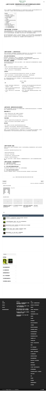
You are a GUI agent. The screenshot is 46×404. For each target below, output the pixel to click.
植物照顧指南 (32, 362)
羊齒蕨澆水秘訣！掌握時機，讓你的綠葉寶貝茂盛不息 (7, 206)
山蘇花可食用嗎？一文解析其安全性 (10, 15)
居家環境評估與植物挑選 (34, 327)
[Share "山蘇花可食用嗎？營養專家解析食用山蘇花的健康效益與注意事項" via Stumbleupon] (29, 177)
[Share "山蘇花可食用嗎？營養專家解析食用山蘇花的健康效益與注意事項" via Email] (31, 177)
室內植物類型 (28, 5)
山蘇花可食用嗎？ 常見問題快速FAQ (10, 24)
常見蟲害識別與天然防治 (34, 336)
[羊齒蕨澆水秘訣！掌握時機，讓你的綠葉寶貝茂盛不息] (7, 201)
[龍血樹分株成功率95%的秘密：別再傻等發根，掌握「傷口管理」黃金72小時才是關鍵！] (4, 226)
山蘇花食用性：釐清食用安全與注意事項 (10, 20)
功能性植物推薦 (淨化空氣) (34, 313)
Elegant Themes (8, 389)
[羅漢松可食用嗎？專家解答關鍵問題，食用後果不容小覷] (28, 201)
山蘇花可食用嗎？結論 (8, 23)
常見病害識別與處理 (17, 218)
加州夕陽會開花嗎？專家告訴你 (17, 205)
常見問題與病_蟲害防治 (12, 233)
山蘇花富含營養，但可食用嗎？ (9, 14)
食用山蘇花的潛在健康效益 (9, 16)
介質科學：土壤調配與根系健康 (35, 302)
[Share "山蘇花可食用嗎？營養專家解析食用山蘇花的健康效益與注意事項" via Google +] (20, 177)
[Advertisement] (23, 44)
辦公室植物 (32, 380)
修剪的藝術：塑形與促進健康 (35, 305)
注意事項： (7, 19)
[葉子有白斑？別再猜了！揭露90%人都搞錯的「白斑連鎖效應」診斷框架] (4, 229)
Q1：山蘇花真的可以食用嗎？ (9, 25)
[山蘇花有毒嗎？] (38, 201)
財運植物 (32, 378)
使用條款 (3, 302)
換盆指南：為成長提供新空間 (35, 342)
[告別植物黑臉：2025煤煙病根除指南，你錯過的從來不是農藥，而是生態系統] (4, 218)
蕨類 (31, 375)
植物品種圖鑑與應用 (33, 358)
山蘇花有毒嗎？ (36, 205)
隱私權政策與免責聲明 (5, 309)
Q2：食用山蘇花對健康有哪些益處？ (10, 26)
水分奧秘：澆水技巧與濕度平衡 (35, 367)
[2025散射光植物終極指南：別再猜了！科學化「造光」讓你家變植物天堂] (4, 222)
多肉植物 (32, 318)
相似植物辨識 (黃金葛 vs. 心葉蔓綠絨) (36, 371)
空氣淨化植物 (32, 373)
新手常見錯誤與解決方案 (34, 349)
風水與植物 (32, 384)
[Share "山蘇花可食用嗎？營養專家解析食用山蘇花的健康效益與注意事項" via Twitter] (18, 177)
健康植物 (32, 307)
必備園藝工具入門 (33, 338)
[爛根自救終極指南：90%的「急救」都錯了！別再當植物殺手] (4, 233)
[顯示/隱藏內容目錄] (15, 13)
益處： (7, 18)
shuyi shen (20, 5)
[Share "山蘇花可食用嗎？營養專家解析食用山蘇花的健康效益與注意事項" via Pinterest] (23, 177)
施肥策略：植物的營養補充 (34, 351)
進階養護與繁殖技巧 (33, 382)
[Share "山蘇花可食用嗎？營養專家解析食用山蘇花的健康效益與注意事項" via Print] (32, 177)
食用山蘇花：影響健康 (8, 17)
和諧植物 (32, 316)
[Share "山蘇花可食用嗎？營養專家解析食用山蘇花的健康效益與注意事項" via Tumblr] (22, 177)
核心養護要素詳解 (18, 222)
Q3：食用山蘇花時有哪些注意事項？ (10, 27)
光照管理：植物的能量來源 (13, 222)
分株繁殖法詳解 (33, 311)
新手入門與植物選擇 (33, 347)
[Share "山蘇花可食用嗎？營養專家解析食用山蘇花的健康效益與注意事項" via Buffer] (27, 177)
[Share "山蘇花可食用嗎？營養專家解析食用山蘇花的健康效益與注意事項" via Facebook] (16, 177)
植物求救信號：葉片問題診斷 (18, 229)
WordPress (17, 389)
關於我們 (3, 307)
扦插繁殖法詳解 (33, 340)
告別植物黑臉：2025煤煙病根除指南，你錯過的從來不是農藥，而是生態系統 (16, 217)
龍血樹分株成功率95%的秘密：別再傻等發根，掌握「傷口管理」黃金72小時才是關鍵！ (18, 225)
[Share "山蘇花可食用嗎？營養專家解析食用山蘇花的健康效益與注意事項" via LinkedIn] (25, 177)
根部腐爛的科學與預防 (18, 233)
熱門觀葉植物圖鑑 (33, 369)
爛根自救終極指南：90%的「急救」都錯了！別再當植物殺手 (14, 232)
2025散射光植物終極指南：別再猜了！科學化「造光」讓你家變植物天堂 (16, 221)
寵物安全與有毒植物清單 (34, 322)
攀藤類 (32, 344)
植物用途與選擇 (33, 364)
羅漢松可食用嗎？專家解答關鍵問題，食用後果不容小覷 (28, 206)
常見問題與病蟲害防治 (12, 218)
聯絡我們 (3, 305)
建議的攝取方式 (8, 21)
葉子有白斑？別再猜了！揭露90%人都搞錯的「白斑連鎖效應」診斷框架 (16, 228)
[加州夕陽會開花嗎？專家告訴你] (18, 201)
